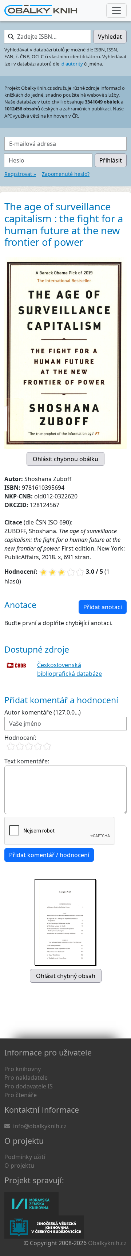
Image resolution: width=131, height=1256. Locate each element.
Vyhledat (110, 37)
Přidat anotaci (102, 607)
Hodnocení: (20, 738)
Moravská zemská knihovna (31, 1203)
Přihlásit (110, 160)
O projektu (19, 1165)
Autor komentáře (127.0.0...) (42, 712)
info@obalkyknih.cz (40, 1126)
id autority (71, 63)
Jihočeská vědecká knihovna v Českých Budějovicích (44, 1227)
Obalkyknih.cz (107, 1243)
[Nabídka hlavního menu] (116, 10)
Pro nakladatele (26, 1078)
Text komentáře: (26, 761)
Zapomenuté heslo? (66, 173)
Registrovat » (20, 173)
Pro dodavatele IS (28, 1086)
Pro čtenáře (20, 1095)
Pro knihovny (22, 1069)
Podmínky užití (24, 1157)
